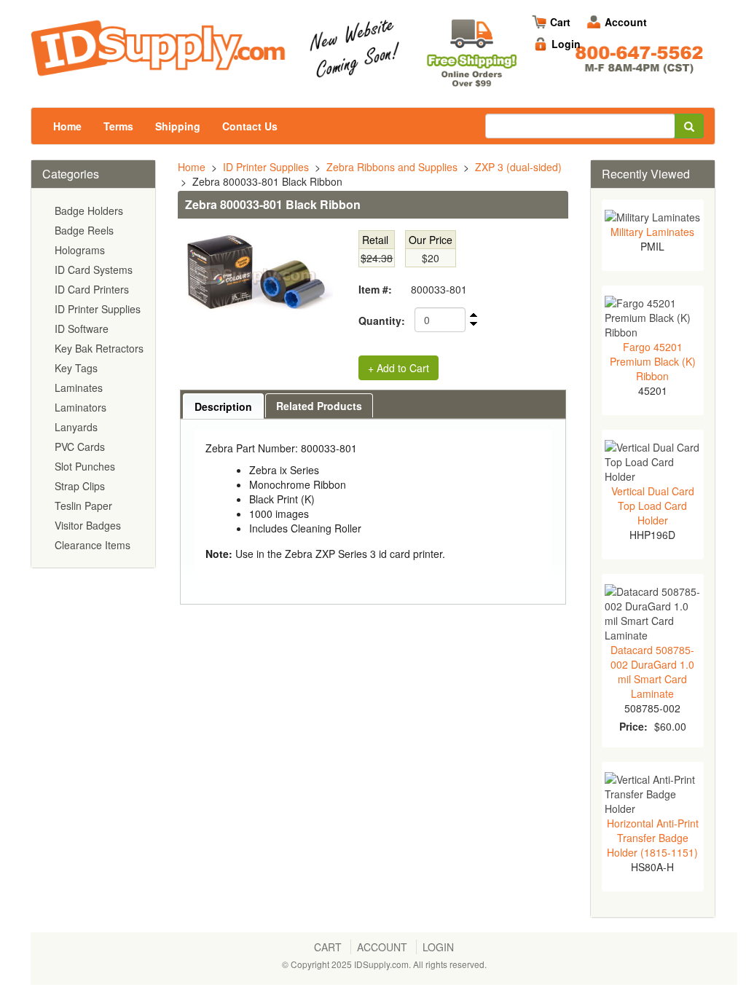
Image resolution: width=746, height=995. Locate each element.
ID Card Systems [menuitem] (94, 269)
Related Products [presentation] (319, 405)
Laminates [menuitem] (79, 387)
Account (626, 22)
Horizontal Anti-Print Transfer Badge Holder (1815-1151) (653, 838)
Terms (118, 126)
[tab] (223, 406)
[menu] (93, 378)
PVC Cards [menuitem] (80, 446)
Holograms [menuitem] (80, 250)
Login (566, 43)
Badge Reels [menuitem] (84, 230)
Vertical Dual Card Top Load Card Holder (652, 505)
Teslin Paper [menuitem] (83, 505)
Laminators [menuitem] (80, 407)
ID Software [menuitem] (82, 328)
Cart (560, 22)
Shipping (177, 126)
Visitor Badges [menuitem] (88, 525)
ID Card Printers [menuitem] (92, 289)
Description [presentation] (223, 406)
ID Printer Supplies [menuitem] (98, 309)
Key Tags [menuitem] (76, 368)
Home (67, 126)
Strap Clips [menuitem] (80, 486)
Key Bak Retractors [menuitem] (99, 348)
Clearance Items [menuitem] (92, 545)
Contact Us (250, 126)
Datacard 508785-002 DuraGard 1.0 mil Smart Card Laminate (652, 671)
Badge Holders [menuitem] (89, 210)
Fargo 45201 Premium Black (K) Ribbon (653, 361)
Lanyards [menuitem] (76, 427)
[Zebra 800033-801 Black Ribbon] (255, 275)
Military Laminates (652, 231)
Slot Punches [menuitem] (85, 466)
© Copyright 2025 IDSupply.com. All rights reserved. (384, 964)
